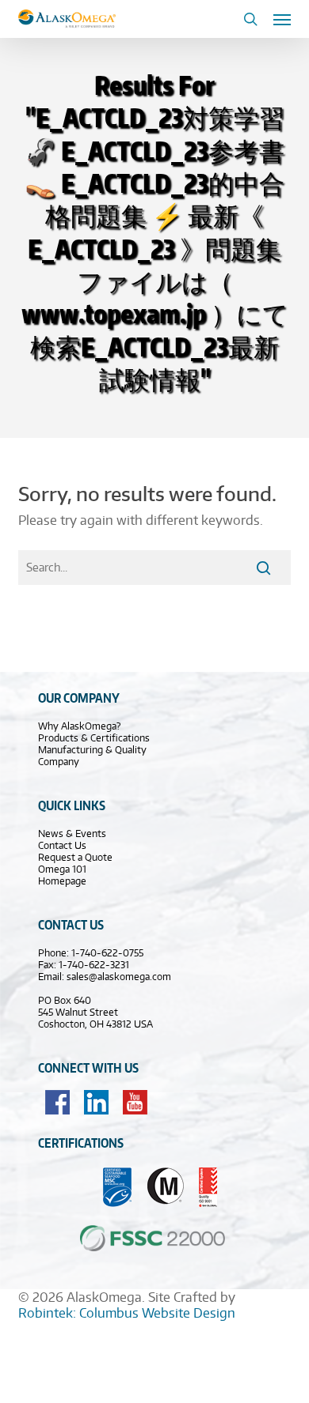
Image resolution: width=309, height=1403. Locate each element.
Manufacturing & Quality (92, 750)
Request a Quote (75, 857)
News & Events (72, 833)
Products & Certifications (94, 738)
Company (58, 762)
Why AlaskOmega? (79, 726)
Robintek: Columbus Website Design (126, 1313)
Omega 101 (62, 869)
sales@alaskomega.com (119, 976)
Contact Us (62, 845)
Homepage (62, 881)
